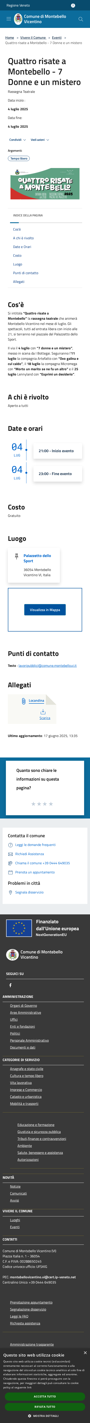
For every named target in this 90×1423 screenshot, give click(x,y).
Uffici (14, 1019)
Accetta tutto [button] (45, 1396)
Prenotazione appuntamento (31, 1302)
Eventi (57, 37)
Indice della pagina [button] (28, 215)
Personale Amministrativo (29, 1040)
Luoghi (15, 1220)
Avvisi (14, 1200)
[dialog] (45, 1385)
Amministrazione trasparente (32, 1344)
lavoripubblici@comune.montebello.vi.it (48, 665)
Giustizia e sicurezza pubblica (39, 1131)
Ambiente (24, 1145)
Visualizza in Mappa (45, 609)
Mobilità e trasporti (24, 1103)
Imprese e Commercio (26, 1089)
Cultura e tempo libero (26, 1075)
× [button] (85, 1353)
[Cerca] (80, 19)
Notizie (15, 1186)
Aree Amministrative (25, 1012)
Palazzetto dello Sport (37, 558)
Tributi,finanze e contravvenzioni (41, 1138)
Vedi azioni (38, 139)
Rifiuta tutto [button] (45, 1407)
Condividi (15, 139)
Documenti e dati (22, 1047)
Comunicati (18, 1193)
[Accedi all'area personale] (73, 5)
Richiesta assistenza (25, 1323)
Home (9, 37)
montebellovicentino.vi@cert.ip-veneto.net (43, 1277)
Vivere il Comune (33, 37)
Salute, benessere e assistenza (40, 1152)
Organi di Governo (23, 1005)
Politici (15, 1033)
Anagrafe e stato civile (26, 1068)
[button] (45, 1416)
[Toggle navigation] (8, 18)
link (29, 1387)
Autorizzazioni (28, 1159)
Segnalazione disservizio (28, 1309)
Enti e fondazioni (22, 1026)
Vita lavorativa (21, 1082)
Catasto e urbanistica (26, 1096)
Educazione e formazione (35, 1124)
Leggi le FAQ (19, 1316)
